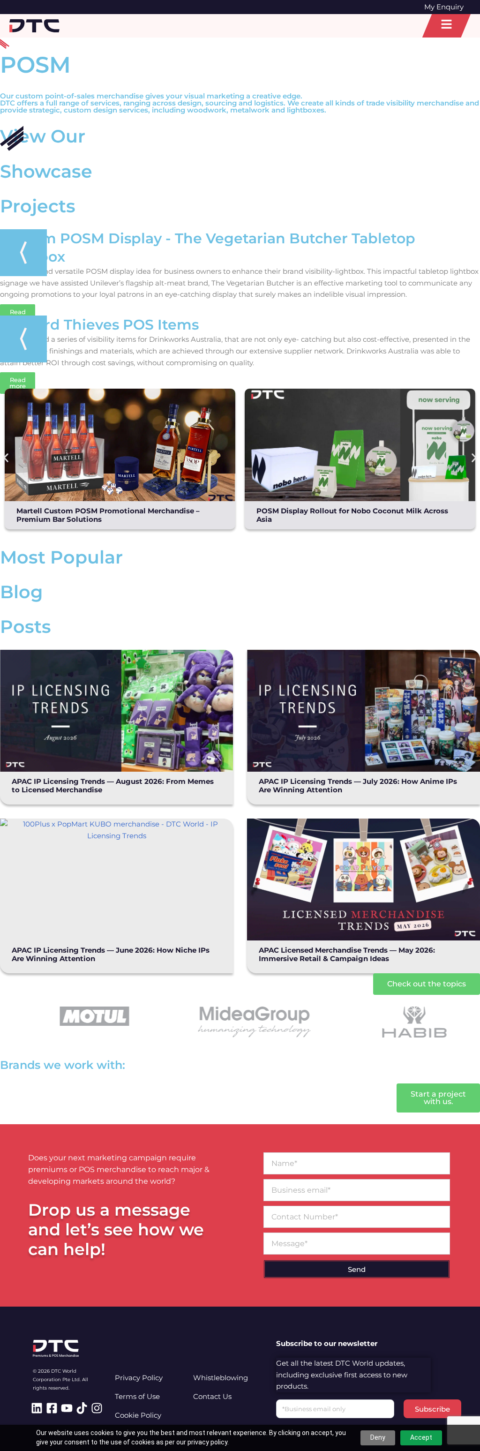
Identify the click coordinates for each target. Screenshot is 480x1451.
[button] (6, 458)
